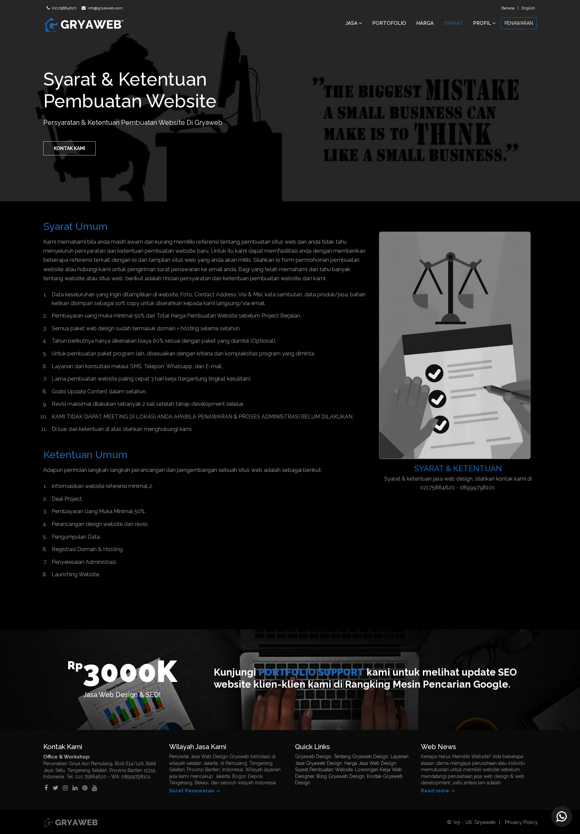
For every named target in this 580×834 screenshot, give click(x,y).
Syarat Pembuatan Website (324, 769)
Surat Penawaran (191, 791)
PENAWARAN (518, 23)
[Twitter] (55, 788)
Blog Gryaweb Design (341, 776)
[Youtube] (94, 788)
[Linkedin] (75, 788)
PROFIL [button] (482, 23)
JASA (352, 23)
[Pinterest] (85, 788)
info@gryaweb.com (105, 8)
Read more (435, 791)
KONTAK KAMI (69, 148)
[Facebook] (46, 788)
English (528, 8)
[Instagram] (65, 788)
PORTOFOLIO (389, 23)
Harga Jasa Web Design (370, 763)
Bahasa (508, 8)
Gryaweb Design (313, 756)
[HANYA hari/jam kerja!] (561, 815)
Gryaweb (485, 822)
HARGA (425, 23)
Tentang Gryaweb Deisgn (361, 756)
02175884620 (64, 8)
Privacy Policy (521, 822)
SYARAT (453, 23)
